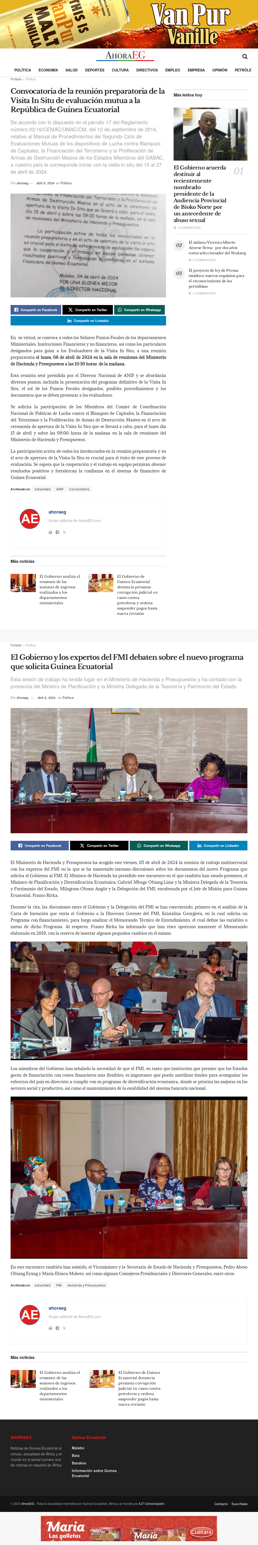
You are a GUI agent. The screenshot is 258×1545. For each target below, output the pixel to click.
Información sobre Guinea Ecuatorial (94, 1473)
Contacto (221, 1503)
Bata (76, 1455)
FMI (59, 1285)
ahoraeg (22, 183)
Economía (48, 69)
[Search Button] (244, 56)
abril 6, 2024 (45, 183)
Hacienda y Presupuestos (87, 1285)
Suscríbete (239, 1503)
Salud (72, 69)
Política (22, 69)
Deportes (94, 69)
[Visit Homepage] (125, 56)
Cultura (120, 69)
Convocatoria (79, 489)
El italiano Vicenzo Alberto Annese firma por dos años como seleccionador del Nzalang (218, 247)
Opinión (219, 69)
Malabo (78, 1447)
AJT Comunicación (152, 1503)
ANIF (59, 489)
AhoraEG (27, 1503)
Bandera (79, 1462)
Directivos (147, 69)
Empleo (172, 69)
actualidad (42, 489)
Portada (16, 79)
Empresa (196, 69)
